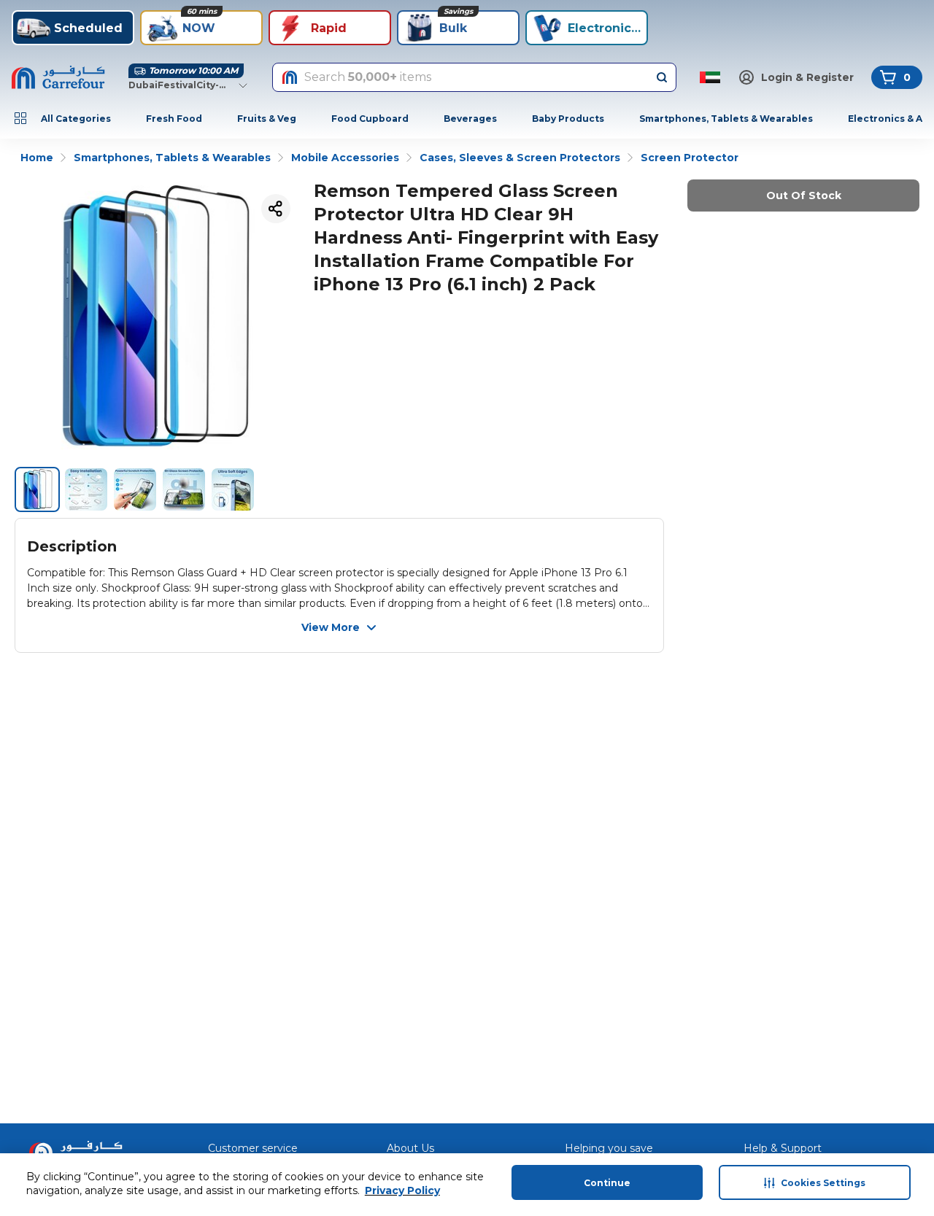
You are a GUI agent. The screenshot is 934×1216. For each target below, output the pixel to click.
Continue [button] (607, 1182)
